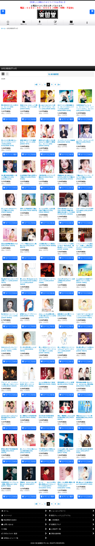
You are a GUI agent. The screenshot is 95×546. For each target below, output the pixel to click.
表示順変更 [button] (55, 74)
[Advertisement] (47, 48)
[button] (3, 12)
